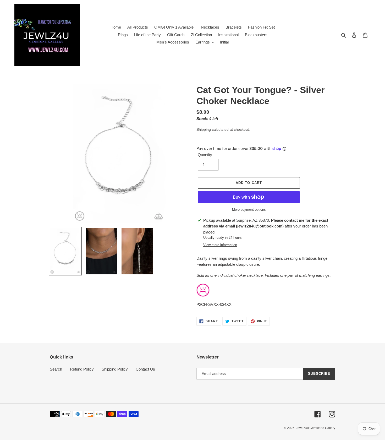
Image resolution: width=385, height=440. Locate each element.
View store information (220, 245)
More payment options (249, 209)
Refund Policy (82, 369)
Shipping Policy (115, 369)
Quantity (205, 155)
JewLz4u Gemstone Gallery (315, 428)
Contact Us (145, 369)
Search (56, 369)
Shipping (203, 129)
